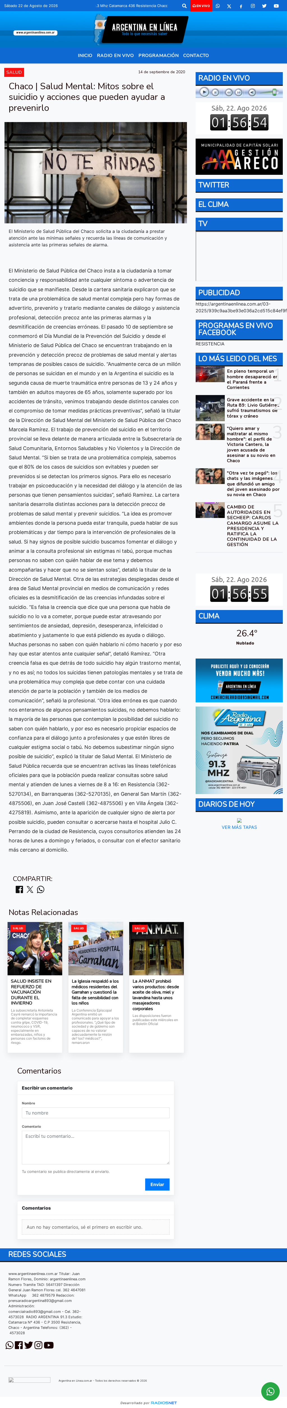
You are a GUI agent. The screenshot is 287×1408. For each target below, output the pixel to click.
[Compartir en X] (30, 890)
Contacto (196, 55)
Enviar (157, 1184)
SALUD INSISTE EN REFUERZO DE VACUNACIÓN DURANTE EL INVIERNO (31, 992)
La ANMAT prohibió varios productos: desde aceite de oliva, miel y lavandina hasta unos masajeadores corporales (156, 995)
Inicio (85, 55)
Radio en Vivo (115, 55)
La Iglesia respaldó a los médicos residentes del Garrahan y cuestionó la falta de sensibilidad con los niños (95, 992)
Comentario (31, 1126)
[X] (229, 6)
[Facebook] (241, 6)
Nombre (28, 1103)
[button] (184, 6)
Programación (158, 55)
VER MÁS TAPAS (239, 827)
